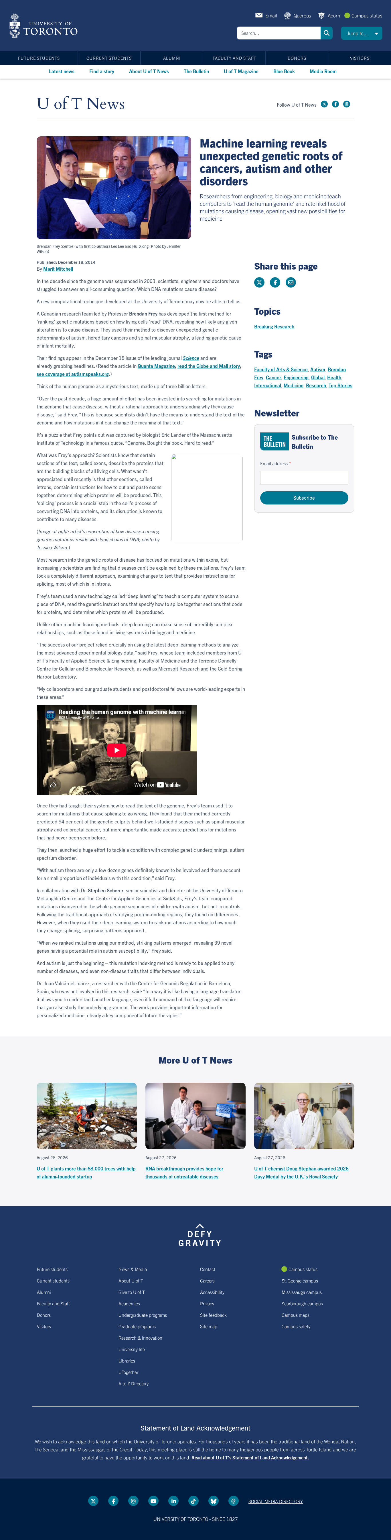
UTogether (128, 1372)
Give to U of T (132, 1292)
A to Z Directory (134, 1383)
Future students (39, 58)
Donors (297, 58)
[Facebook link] (335, 104)
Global (318, 377)
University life (132, 1349)
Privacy (207, 1303)
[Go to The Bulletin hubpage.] (274, 441)
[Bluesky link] (213, 1501)
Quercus (302, 15)
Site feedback (213, 1315)
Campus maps (295, 1315)
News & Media (133, 1269)
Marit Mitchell (58, 268)
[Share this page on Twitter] (259, 282)
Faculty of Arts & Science (281, 369)
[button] (361, 33)
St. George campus (300, 1280)
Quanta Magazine (156, 366)
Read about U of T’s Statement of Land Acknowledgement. (250, 1457)
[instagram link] (346, 104)
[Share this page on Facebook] (275, 282)
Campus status (366, 15)
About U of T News (149, 71)
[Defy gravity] (199, 1234)
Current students (109, 58)
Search (327, 33)
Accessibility (212, 1292)
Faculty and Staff (234, 58)
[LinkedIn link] (173, 1501)
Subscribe (304, 497)
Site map (208, 1326)
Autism (317, 369)
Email (271, 15)
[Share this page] (291, 282)
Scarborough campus (302, 1303)
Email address (274, 463)
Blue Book (284, 71)
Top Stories (340, 385)
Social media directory (275, 1501)
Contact (207, 1269)
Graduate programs (137, 1326)
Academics (129, 1303)
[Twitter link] (324, 104)
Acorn (334, 15)
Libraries (127, 1360)
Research (316, 385)
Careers (207, 1280)
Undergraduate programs (143, 1315)
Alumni (172, 58)
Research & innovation (140, 1337)
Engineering (296, 377)
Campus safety (296, 1326)
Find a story (101, 71)
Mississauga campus (302, 1292)
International (267, 385)
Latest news (61, 71)
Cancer (273, 377)
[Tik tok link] (193, 1501)
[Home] (44, 26)
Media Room (323, 71)
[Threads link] (233, 1501)
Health (334, 377)
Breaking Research (274, 326)
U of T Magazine (241, 71)
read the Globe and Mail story (208, 366)
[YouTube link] (153, 1501)
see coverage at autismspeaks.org (73, 374)
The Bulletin (196, 71)
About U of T (131, 1280)
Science (191, 358)
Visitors (360, 58)
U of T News (81, 104)
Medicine (293, 385)
